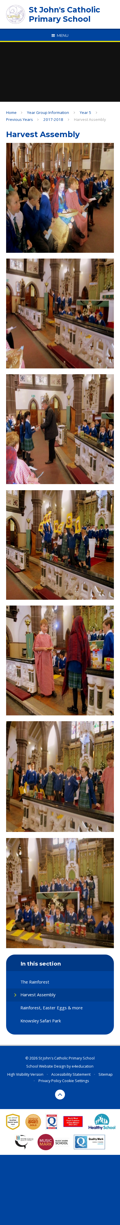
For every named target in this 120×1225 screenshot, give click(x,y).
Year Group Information (48, 112)
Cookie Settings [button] (75, 1080)
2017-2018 (53, 119)
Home (11, 112)
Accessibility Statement (71, 1074)
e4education (82, 1066)
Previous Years (19, 119)
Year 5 (85, 112)
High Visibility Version (25, 1074)
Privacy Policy (49, 1080)
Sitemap (105, 1074)
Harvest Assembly (90, 119)
